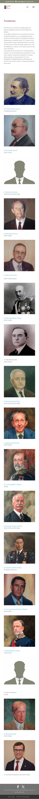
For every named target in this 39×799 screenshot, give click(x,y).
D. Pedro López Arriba (10, 275)
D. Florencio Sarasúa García (12, 401)
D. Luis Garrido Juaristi (10, 150)
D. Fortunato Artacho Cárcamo (13, 526)
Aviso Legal (11, 797)
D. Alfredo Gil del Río (10, 734)
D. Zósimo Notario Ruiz (10, 192)
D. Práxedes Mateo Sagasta (12, 109)
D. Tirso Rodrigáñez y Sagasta (12, 484)
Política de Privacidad (22, 797)
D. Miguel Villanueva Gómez (12, 651)
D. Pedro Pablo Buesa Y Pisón (12, 318)
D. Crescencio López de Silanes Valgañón (16, 609)
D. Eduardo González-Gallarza (13, 567)
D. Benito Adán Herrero (11, 233)
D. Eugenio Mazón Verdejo (11, 443)
